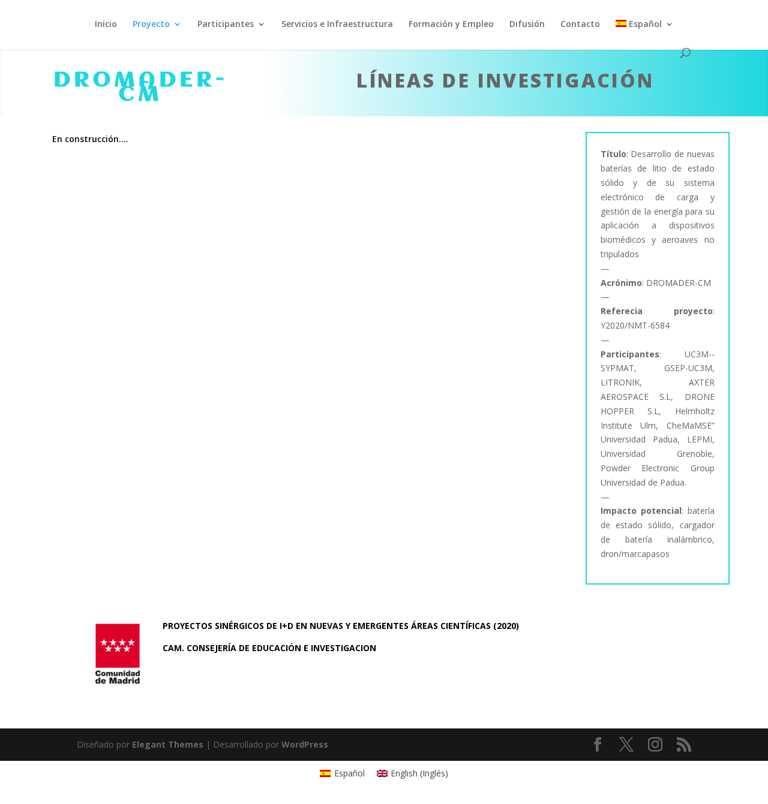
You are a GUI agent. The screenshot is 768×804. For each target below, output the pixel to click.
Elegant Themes (167, 744)
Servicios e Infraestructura (337, 24)
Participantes (225, 24)
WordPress (304, 744)
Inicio (106, 24)
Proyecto (151, 24)
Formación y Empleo (451, 24)
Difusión (527, 24)
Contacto (580, 24)
